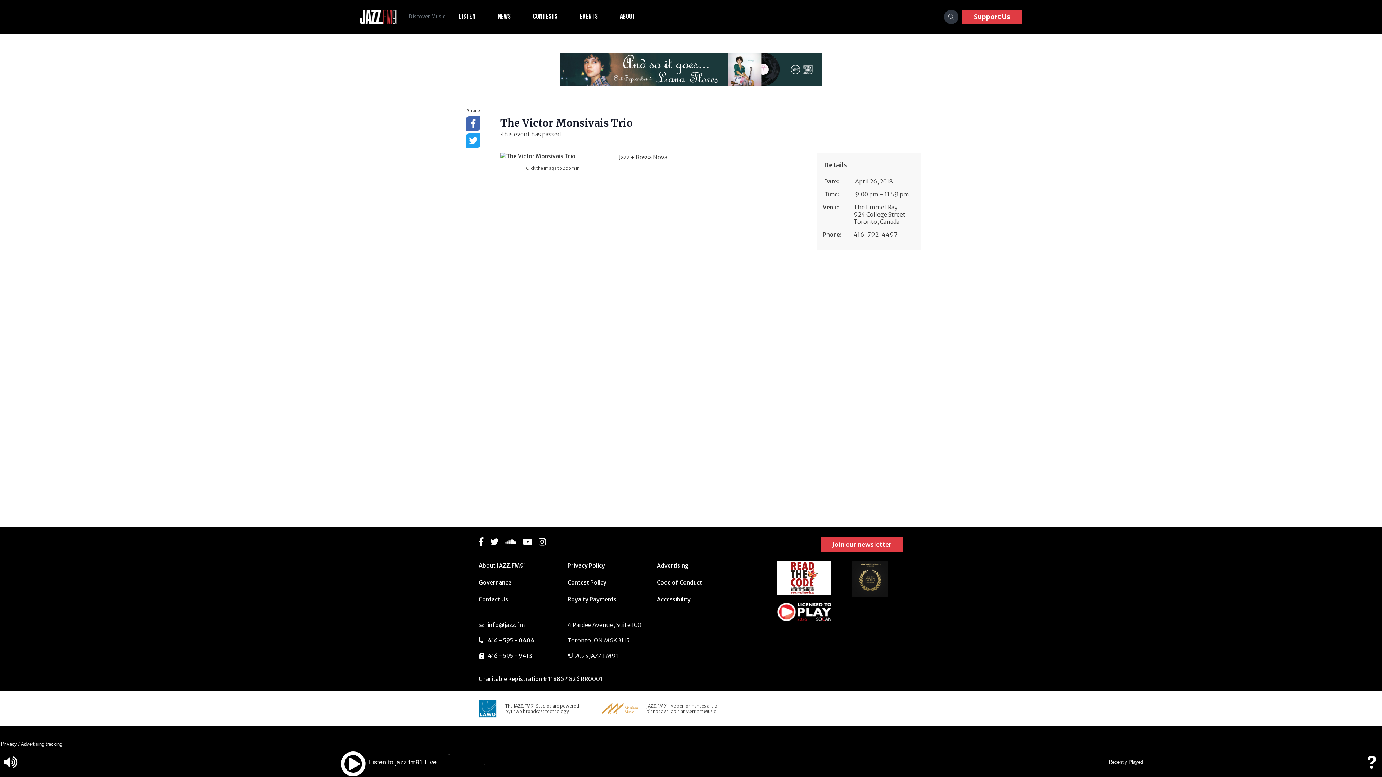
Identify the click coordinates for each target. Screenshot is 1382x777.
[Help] (1371, 765)
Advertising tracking (41, 744)
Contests (545, 16)
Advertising (672, 565)
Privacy (9, 744)
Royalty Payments (592, 599)
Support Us (992, 17)
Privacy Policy (586, 565)
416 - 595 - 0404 (511, 640)
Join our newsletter (861, 544)
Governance (495, 582)
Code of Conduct (679, 582)
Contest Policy (587, 582)
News (504, 16)
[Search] (951, 17)
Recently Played (1126, 762)
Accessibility (674, 599)
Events (589, 16)
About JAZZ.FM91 (502, 565)
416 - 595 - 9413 (510, 655)
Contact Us (493, 599)
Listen (467, 16)
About (628, 16)
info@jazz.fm (506, 624)
